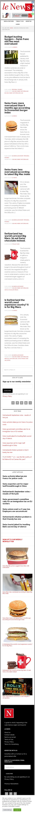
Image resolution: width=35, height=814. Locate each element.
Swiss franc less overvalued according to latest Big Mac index (17, 172)
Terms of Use (8, 739)
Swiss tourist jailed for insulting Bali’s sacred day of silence (16, 525)
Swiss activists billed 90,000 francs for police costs (15, 477)
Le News (17, 7)
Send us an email (10, 737)
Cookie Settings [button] (7, 810)
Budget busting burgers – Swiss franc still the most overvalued (16, 40)
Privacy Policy (7, 396)
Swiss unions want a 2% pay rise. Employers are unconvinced (16, 510)
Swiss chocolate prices (11, 289)
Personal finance (17, 89)
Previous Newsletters (11, 784)
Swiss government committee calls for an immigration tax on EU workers (17, 501)
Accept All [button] (17, 810)
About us (7, 732)
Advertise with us (10, 754)
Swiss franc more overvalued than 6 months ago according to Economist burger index (17, 108)
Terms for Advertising (11, 744)
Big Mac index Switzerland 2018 (13, 93)
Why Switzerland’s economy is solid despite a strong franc (16, 697)
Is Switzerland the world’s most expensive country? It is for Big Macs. (16, 303)
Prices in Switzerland (10, 358)
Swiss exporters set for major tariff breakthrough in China (15, 485)
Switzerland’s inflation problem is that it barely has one (17, 518)
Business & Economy (17, 156)
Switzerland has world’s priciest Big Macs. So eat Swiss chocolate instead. (15, 237)
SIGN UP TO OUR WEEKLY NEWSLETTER (12, 540)
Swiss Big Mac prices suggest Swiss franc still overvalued (16, 566)
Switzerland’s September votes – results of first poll (17, 492)
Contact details (9, 735)
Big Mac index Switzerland (20, 91)
